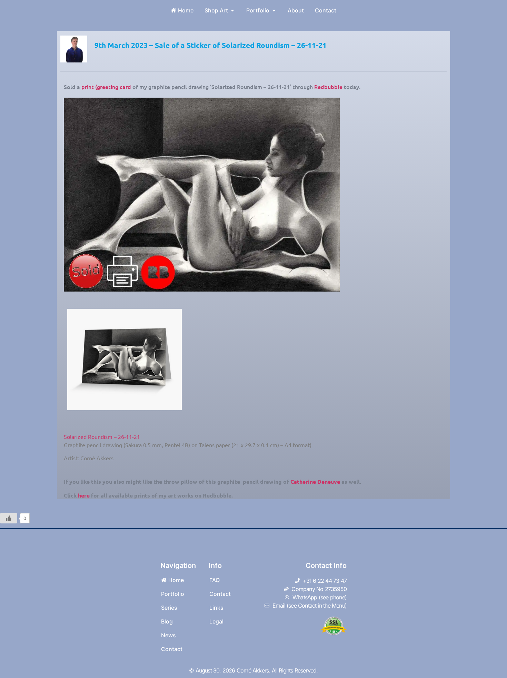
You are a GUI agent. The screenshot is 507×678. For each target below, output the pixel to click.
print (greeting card (106, 86)
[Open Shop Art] (232, 10)
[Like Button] (8, 518)
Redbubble (328, 86)
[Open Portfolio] (274, 10)
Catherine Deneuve (315, 481)
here (84, 495)
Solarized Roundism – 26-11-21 (102, 436)
